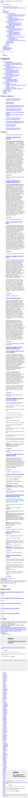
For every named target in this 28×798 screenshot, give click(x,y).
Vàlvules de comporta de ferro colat (15, 28)
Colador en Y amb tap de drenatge (13, 99)
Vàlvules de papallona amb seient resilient (17, 14)
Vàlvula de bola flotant (13, 18)
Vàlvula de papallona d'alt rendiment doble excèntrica (13, 181)
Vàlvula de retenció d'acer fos (14, 24)
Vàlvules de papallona (10, 13)
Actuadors (8, 45)
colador (7, 43)
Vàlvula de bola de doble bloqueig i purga (14, 122)
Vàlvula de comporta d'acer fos (14, 29)
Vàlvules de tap (9, 35)
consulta (7, 174)
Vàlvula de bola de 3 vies (13, 20)
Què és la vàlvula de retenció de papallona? (10, 608)
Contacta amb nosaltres (8, 48)
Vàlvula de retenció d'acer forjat (14, 25)
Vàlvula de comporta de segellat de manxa (17, 629)
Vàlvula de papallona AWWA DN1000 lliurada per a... (12, 598)
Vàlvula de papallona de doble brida (13, 110)
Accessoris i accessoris (10, 26)
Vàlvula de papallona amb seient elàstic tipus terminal (14, 399)
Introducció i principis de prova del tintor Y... (10, 613)
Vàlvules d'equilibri (10, 42)
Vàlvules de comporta (10, 27)
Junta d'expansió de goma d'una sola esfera (14, 106)
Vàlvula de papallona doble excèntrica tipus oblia (11, 630)
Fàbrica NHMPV (6, 49)
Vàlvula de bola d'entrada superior (13, 119)
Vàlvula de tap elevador (13, 39)
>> (8, 578)
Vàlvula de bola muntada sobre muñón (16, 19)
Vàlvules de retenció (10, 21)
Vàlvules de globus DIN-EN (14, 33)
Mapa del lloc (8, 626)
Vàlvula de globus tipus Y (6, 627)
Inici (4, 10)
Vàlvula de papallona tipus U (13, 298)
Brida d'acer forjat (9, 103)
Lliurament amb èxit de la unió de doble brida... (11, 603)
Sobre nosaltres (6, 11)
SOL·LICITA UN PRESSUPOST (8, 623)
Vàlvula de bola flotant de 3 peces (13, 129)
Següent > (6, 578)
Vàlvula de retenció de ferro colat (15, 22)
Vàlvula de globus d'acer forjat (14, 34)
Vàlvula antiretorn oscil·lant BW (10, 628)
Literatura (5, 46)
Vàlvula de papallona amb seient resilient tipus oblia (14, 454)
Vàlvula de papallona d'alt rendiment (15, 15)
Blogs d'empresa (6, 47)
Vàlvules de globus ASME (13, 32)
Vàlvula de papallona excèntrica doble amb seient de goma (14, 348)
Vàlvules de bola (9, 17)
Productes (5, 12)
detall (10, 174)
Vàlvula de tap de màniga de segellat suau (17, 40)
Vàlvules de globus (10, 31)
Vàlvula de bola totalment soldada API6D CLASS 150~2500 (15, 495)
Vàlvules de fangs (9, 41)
